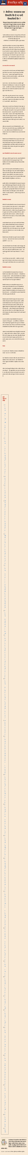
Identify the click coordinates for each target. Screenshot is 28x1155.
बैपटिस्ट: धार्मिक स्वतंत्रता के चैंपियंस (5, 1069)
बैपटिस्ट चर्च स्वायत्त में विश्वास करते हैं (5, 788)
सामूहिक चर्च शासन (5, 727)
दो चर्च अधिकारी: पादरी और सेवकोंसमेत (5, 943)
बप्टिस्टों (5, 1130)
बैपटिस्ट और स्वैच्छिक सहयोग (5, 846)
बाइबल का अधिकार (5, 492)
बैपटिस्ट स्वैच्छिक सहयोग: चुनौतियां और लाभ (5, 874)
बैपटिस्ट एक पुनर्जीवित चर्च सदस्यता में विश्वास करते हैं (5, 656)
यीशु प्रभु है (5, 480)
